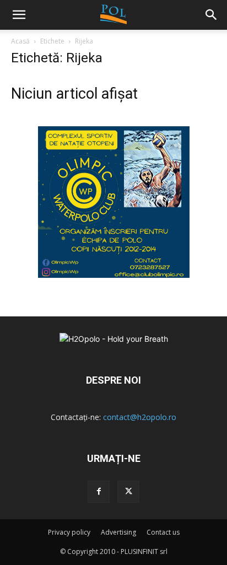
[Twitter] (128, 492)
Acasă (20, 41)
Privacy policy (69, 532)
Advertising (118, 532)
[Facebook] (99, 492)
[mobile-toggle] (18, 15)
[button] (211, 15)
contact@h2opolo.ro (139, 417)
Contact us (163, 532)
